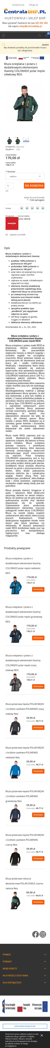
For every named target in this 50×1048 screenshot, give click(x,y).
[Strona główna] (25, 13)
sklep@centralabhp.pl (30, 26)
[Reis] (12, 223)
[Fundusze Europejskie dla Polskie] (25, 57)
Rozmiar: (11, 171)
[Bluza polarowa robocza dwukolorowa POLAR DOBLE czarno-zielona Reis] (15, 900)
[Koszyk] (46, 36)
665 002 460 (41, 23)
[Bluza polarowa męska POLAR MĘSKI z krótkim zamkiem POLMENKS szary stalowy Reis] (15, 726)
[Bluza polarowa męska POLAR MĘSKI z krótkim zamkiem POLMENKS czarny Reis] (15, 857)
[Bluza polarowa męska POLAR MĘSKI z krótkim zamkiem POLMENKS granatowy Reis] (15, 813)
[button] (3, 35)
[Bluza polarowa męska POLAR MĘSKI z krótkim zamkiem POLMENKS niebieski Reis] (15, 770)
